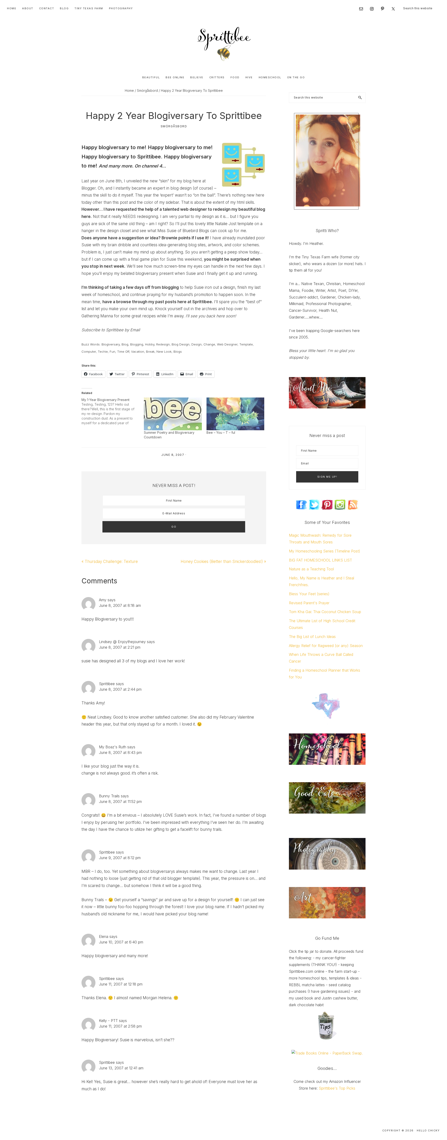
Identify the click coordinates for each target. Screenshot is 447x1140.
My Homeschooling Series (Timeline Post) (324, 551)
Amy (102, 600)
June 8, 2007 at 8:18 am (120, 605)
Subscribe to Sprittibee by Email (110, 330)
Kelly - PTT (108, 1020)
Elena (103, 936)
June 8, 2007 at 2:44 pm (120, 689)
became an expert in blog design (162, 188)
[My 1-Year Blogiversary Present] (112, 411)
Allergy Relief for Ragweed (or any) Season (326, 645)
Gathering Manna (97, 316)
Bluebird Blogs (196, 230)
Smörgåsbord (174, 126)
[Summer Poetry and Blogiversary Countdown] (173, 414)
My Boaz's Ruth (112, 747)
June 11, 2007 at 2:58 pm (120, 1026)
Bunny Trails (109, 796)
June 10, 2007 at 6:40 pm (121, 942)
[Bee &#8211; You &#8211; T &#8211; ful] (235, 414)
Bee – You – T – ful (221, 432)
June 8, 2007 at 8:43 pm (120, 752)
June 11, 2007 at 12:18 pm (120, 984)
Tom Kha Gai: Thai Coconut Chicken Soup (325, 611)
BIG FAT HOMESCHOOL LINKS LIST (320, 560)
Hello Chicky (428, 1130)
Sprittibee (107, 683)
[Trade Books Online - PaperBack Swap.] (327, 1053)
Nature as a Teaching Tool (311, 569)
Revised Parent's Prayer (309, 603)
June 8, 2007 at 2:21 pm (119, 647)
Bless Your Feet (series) (309, 593)
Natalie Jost (225, 223)
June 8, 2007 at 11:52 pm (120, 801)
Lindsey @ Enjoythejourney (122, 641)
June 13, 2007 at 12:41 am (121, 1068)
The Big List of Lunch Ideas (312, 636)
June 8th (113, 181)
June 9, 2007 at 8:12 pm (120, 857)
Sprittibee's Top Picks (337, 1088)
